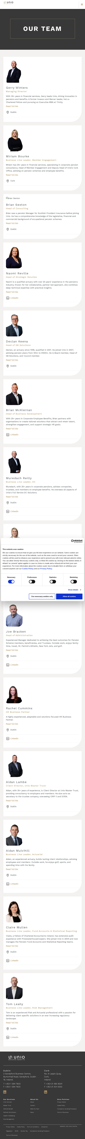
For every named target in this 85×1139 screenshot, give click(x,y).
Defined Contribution (9, 1112)
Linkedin (14, 298)
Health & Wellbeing (9, 1116)
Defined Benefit (8, 1109)
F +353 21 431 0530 (53, 1087)
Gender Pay (24, 1131)
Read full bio (12, 106)
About (32, 1102)
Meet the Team (34, 1109)
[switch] (32, 581)
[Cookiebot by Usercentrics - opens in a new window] (72, 541)
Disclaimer (44, 1127)
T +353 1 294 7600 (12, 1084)
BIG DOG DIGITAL (71, 1126)
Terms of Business (63, 1112)
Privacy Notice (61, 1102)
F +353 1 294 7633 (11, 1087)
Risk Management (8, 1119)
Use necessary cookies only (42, 596)
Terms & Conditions (33, 1127)
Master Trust (7, 1105)
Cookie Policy (28, 569)
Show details (73, 590)
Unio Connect (7, 1102)
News (32, 1112)
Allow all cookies (69, 596)
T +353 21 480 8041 (53, 1084)
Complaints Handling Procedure (67, 1109)
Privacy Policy (46, 569)
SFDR (16, 1131)
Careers (32, 1105)
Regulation (9, 1131)
